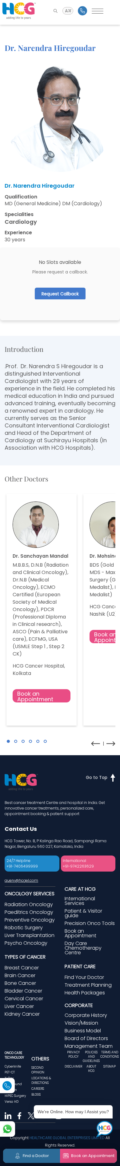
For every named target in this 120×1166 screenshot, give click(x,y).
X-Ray (9, 1078)
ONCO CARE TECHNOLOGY (14, 1055)
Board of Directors (86, 1038)
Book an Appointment (35, 696)
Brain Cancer (20, 975)
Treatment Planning (88, 985)
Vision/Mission (81, 1022)
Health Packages (85, 992)
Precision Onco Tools (90, 923)
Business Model (83, 1030)
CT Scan (11, 1090)
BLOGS (36, 1094)
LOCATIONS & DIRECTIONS (41, 1080)
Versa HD (11, 1101)
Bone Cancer (20, 983)
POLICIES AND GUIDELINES (91, 1057)
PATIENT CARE (80, 966)
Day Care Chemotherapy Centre (83, 948)
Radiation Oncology (29, 904)
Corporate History (86, 1015)
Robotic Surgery (24, 927)
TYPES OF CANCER (25, 956)
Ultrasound (13, 1084)
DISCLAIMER (73, 1066)
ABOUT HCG (91, 1068)
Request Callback (60, 294)
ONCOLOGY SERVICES (29, 893)
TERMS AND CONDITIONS (109, 1054)
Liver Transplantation (29, 935)
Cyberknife (13, 1066)
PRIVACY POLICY (73, 1054)
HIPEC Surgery (15, 1095)
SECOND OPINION (37, 1070)
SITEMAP (109, 1066)
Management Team (89, 1046)
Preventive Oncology (30, 919)
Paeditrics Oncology (29, 912)
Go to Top (96, 777)
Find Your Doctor (84, 977)
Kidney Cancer (22, 1014)
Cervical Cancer (24, 998)
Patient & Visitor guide (83, 913)
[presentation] (95, 743)
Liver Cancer (19, 1006)
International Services (80, 901)
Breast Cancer (22, 967)
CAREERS (37, 1088)
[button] (8, 741)
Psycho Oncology (26, 943)
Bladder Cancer (23, 990)
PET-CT (10, 1072)
